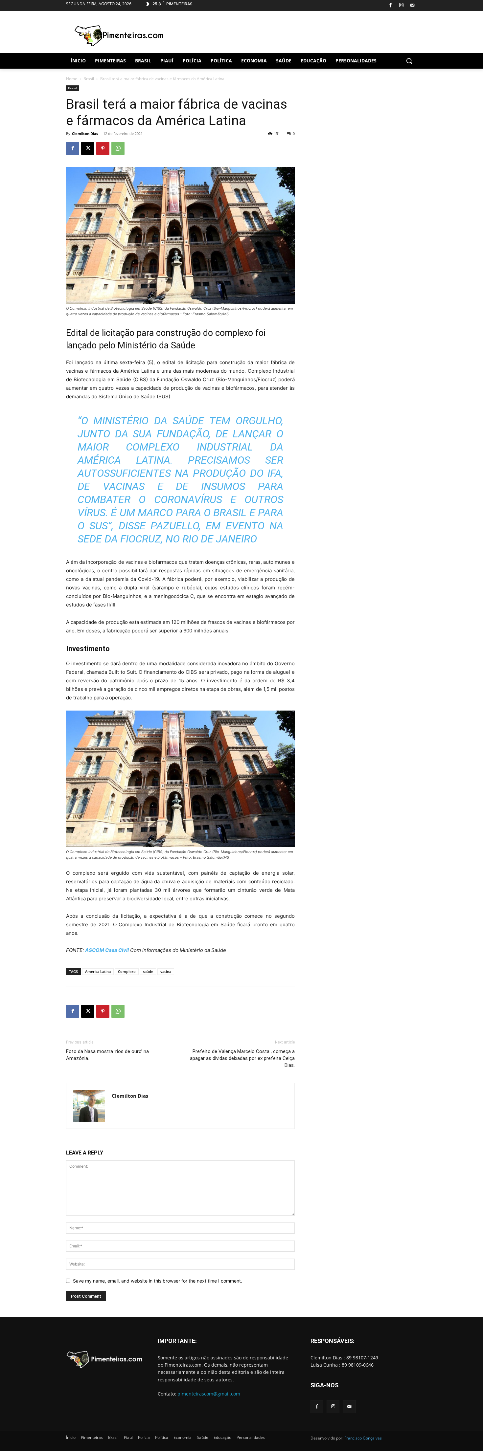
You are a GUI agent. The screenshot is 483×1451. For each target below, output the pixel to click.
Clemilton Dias (85, 133)
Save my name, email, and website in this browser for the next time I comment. (157, 1281)
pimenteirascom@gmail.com (208, 1394)
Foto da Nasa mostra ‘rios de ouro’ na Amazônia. (107, 1054)
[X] (87, 148)
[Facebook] (390, 6)
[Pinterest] (102, 148)
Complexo (127, 971)
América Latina (98, 971)
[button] (409, 61)
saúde (148, 971)
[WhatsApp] (118, 148)
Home (71, 78)
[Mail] (412, 6)
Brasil (88, 78)
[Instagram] (401, 6)
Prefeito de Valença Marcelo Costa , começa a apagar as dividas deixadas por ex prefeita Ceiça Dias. (242, 1058)
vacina (165, 971)
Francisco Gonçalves (363, 1438)
